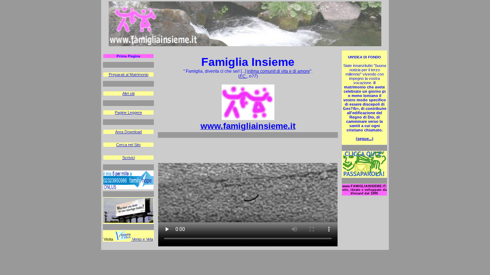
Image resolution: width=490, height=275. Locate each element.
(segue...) (364, 138)
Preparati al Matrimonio (129, 74)
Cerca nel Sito (128, 145)
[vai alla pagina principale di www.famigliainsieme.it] (245, 44)
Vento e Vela (142, 239)
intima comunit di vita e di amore (278, 71)
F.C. (243, 76)
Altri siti (128, 93)
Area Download (128, 132)
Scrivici (128, 157)
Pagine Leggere (128, 112)
